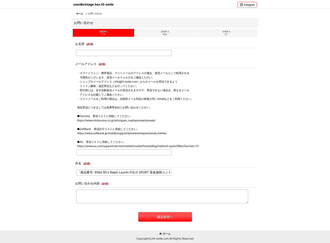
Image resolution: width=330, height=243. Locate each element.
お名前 (79, 44)
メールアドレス (86, 64)
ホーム (167, 233)
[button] (247, 5)
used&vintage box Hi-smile (93, 4)
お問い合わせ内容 (87, 183)
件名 (78, 163)
